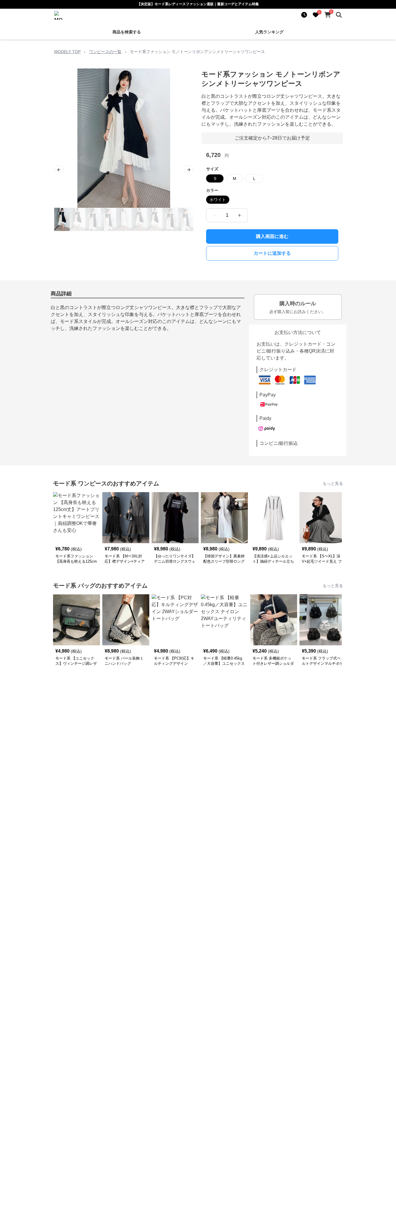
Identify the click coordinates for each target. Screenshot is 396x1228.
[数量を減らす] (214, 215)
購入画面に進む (272, 236)
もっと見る (333, 483)
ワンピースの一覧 (105, 51)
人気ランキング (269, 32)
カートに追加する (272, 253)
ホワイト (218, 199)
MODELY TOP (67, 51)
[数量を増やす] (239, 215)
